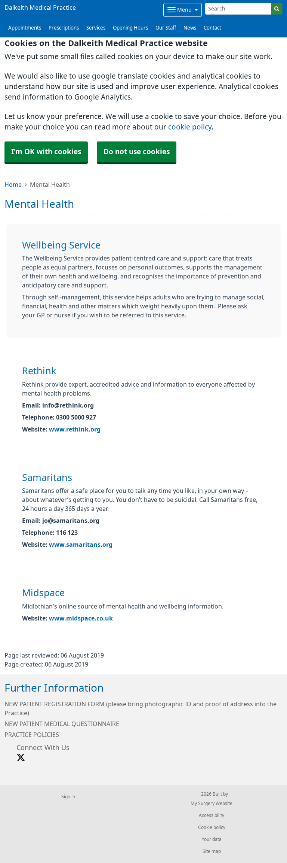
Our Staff (165, 27)
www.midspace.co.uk (81, 618)
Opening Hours (130, 27)
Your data (212, 839)
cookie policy (190, 127)
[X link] (20, 757)
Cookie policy (211, 827)
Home (13, 184)
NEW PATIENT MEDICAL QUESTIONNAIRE (61, 724)
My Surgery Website (211, 803)
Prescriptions (64, 27)
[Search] (277, 9)
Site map (212, 851)
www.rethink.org (75, 429)
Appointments (24, 27)
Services (95, 27)
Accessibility (211, 815)
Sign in (68, 797)
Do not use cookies (137, 151)
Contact (212, 27)
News (189, 27)
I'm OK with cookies (46, 151)
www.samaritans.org (80, 545)
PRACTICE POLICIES (31, 735)
